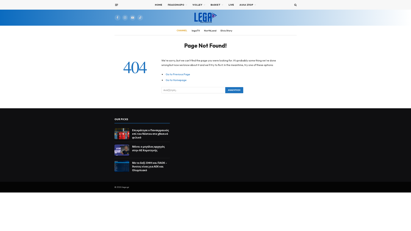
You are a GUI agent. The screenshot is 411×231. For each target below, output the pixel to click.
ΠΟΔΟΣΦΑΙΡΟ (176, 4)
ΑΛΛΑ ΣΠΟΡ (246, 4)
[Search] (295, 5)
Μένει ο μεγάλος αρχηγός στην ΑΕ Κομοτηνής (148, 148)
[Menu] (116, 4)
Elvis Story (226, 30)
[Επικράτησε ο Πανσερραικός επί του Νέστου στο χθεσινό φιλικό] (121, 133)
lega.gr (125, 187)
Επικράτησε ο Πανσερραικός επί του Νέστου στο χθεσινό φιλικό (150, 134)
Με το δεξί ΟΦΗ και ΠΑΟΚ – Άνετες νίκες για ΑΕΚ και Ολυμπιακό (149, 166)
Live (231, 4)
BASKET (215, 4)
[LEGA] (205, 18)
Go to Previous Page (178, 74)
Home (158, 4)
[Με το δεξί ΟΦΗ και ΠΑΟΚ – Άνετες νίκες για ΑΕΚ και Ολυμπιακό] (121, 166)
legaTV (196, 30)
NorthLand (210, 30)
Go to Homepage (176, 80)
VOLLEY (197, 4)
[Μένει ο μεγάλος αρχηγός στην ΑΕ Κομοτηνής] (121, 150)
